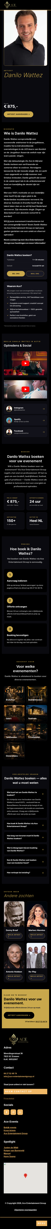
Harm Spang (9, 1156)
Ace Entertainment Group (16, 1133)
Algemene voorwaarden (25, 1210)
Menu (42, 1223)
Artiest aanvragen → (18, 114)
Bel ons (16, 274)
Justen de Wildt (11, 1148)
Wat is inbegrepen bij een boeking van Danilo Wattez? (22, 849)
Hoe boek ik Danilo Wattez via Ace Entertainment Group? (22, 824)
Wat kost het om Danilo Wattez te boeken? (22, 793)
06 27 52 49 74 (41, 1022)
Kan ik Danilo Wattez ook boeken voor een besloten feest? (21, 861)
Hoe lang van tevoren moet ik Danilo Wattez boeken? (23, 837)
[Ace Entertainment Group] (10, 5)
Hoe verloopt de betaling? (18, 872)
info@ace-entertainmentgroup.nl (19, 1076)
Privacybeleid (9, 1098)
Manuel (7, 1153)
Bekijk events (10, 1127)
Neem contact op (18, 1091)
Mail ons (35, 274)
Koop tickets (10, 1130)
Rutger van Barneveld (14, 1151)
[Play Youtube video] (25, 363)
